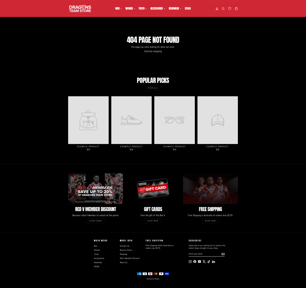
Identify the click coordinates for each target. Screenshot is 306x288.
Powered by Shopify (153, 279)
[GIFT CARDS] (153, 188)
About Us (123, 262)
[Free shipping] (210, 188)
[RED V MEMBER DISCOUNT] (95, 188)
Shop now (153, 221)
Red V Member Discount (130, 258)
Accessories (156, 8)
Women (129, 8)
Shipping (123, 254)
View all (153, 88)
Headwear (174, 8)
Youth (142, 8)
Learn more (95, 221)
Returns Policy (126, 250)
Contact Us (124, 246)
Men (117, 8)
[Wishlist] (229, 8)
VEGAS (188, 8)
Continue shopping (153, 51)
